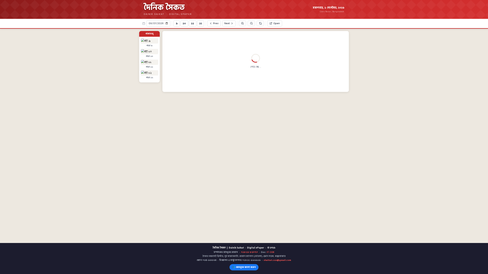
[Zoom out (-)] (228, 23)
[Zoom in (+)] (219, 23)
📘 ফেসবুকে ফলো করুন (244, 267)
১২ (177, 23)
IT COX (270, 252)
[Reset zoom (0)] (237, 23)
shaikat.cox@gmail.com (277, 260)
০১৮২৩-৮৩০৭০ (249, 252)
